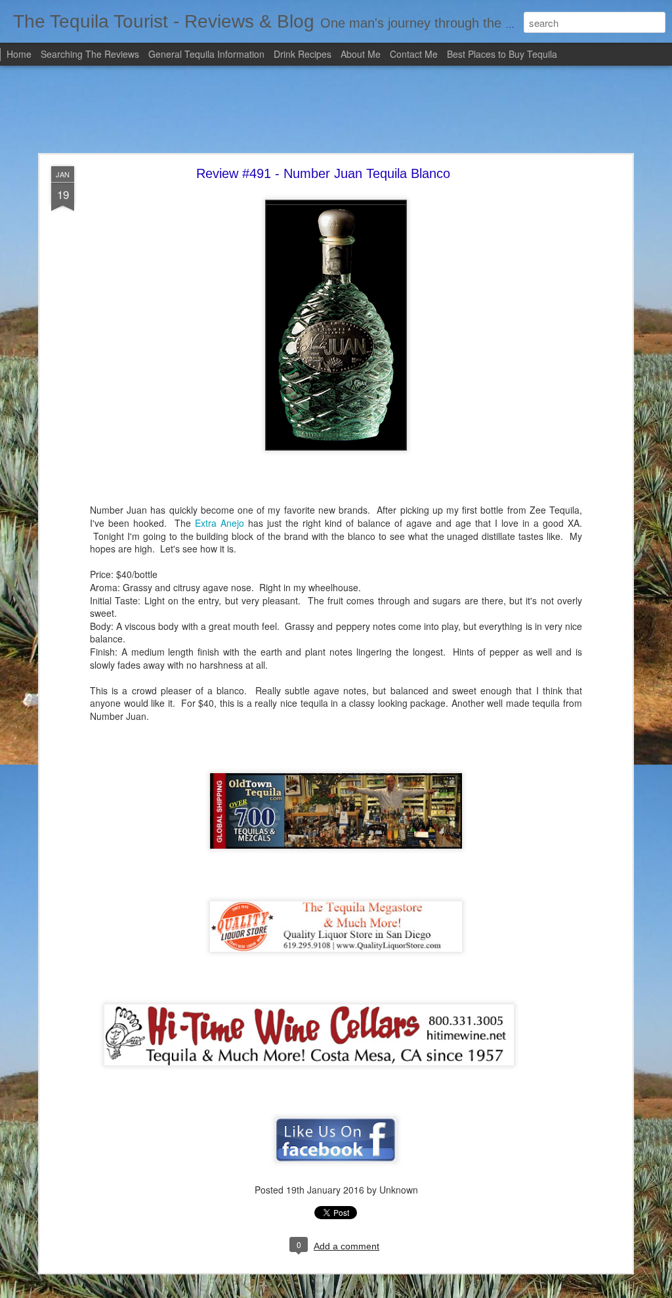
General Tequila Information (206, 53)
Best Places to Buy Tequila (502, 53)
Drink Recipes (302, 53)
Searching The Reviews (90, 53)
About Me (361, 53)
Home (19, 53)
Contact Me (414, 53)
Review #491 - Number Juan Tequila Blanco (323, 173)
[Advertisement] (336, 110)
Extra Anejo (219, 522)
